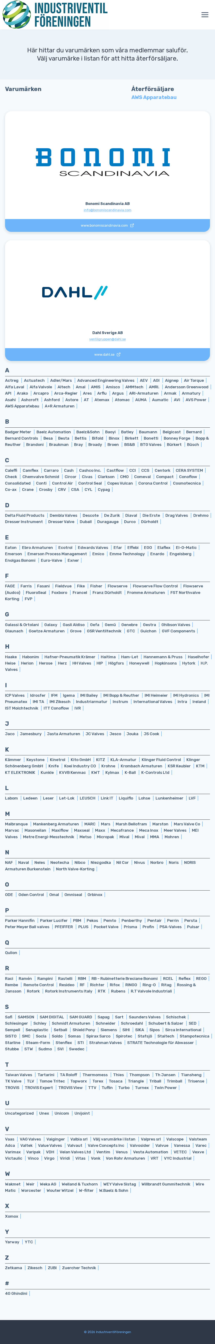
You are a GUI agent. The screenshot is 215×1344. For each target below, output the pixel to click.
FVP (28, 598)
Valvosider (140, 1145)
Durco (130, 521)
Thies (119, 1074)
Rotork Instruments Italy (69, 991)
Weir (30, 1184)
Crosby (46, 489)
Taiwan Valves (19, 1074)
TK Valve (13, 1081)
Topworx (79, 1081)
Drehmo (200, 515)
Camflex (31, 470)
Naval (24, 862)
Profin (149, 926)
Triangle (136, 1081)
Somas (75, 1036)
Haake (11, 656)
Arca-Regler (66, 393)
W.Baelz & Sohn (113, 1190)
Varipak (33, 1152)
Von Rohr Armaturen (126, 1158)
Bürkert (174, 444)
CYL (89, 489)
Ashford (52, 399)
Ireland (199, 701)
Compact (165, 476)
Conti (41, 483)
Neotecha (60, 862)
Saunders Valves (145, 1017)
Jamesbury (31, 733)
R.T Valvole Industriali (151, 991)
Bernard (194, 431)
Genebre (129, 624)
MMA (155, 836)
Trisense (196, 1081)
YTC (29, 1242)
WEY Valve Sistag (120, 1184)
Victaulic (14, 1158)
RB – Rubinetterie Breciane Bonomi (125, 978)
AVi (177, 399)
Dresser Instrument (24, 521)
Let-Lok (67, 798)
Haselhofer (198, 656)
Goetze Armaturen (47, 631)
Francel (80, 592)
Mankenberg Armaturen (56, 824)
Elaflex (164, 547)
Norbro (157, 862)
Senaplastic (37, 1029)
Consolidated (18, 483)
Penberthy (132, 920)
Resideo (67, 984)
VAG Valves (31, 1139)
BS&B (130, 444)
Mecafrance (123, 830)
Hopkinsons (166, 663)
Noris (174, 862)
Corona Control (153, 483)
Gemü (111, 624)
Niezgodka (101, 862)
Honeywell (139, 663)
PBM (77, 920)
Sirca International (183, 1029)
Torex (98, 1081)
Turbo (124, 1087)
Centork (163, 470)
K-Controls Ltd (155, 772)
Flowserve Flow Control (156, 586)
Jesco (116, 733)
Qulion (11, 952)
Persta (190, 920)
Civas (87, 476)
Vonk (96, 1158)
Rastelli (65, 978)
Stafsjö (145, 1036)
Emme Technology (128, 553)
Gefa (95, 624)
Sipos (155, 1029)
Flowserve (118, 586)
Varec (201, 1145)
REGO (201, 978)
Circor (71, 476)
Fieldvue (63, 586)
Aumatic (160, 399)
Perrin (173, 920)
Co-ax (11, 489)
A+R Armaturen (60, 406)
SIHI (126, 1029)
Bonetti (151, 438)
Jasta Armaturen (64, 733)
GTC (131, 631)
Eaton (11, 547)
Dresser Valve (61, 521)
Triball (155, 1081)
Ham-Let (130, 656)
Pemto (110, 920)
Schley (40, 1023)
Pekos (93, 920)
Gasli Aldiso (74, 624)
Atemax (102, 399)
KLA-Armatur (123, 759)
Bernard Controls (22, 438)
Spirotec (124, 1036)
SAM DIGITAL (52, 1017)
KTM (200, 766)
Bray (79, 444)
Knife (54, 766)
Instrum (121, 701)
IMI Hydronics (186, 695)
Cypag (104, 489)
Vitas (80, 1158)
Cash (69, 470)
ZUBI (53, 1267)
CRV (62, 489)
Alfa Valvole (41, 387)
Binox (114, 438)
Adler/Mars (61, 380)
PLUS (83, 926)
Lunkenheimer (170, 798)
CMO (125, 476)
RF (82, 984)
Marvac (12, 830)
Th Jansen (165, 1074)
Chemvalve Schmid (41, 476)
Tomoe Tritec (52, 1081)
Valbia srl (79, 1139)
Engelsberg (180, 553)
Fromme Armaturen (146, 592)
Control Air (63, 483)
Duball (86, 521)
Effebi (133, 547)
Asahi (11, 399)
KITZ (101, 759)
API (8, 393)
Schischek (176, 1017)
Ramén (26, 978)
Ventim (103, 1152)
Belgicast (172, 431)
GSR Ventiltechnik (104, 631)
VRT (155, 1158)
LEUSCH (88, 798)
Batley (127, 431)
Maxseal (82, 830)
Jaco (10, 733)
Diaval (131, 515)
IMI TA (39, 701)
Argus (118, 393)
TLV (31, 1081)
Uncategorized (20, 1113)
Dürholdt (149, 521)
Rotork (34, 991)
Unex (44, 1113)
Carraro (51, 470)
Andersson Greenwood (186, 387)
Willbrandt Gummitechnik (166, 1184)
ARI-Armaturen (144, 393)
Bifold (98, 438)
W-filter (86, 1190)
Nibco (80, 862)
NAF (9, 862)
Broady (95, 444)
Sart (119, 1017)
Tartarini (46, 1074)
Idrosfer (38, 695)
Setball (61, 1029)
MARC (90, 824)
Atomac (123, 399)
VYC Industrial (177, 1158)
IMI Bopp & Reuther (121, 695)
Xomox (11, 1216)
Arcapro (41, 393)
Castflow (116, 470)
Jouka (133, 733)
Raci (9, 978)
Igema (69, 695)
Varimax (13, 1152)
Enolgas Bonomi (20, 560)
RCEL (168, 978)
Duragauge (108, 521)
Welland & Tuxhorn (80, 1184)
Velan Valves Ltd (76, 1152)
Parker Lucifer (54, 920)
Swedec (76, 1049)
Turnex (142, 1087)
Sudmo (45, 1049)
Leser (49, 798)
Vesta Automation (151, 1152)
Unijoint (82, 1113)
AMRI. (154, 387)
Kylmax (112, 772)
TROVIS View (71, 1087)
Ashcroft (30, 399)
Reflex (185, 978)
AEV (144, 380)
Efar (118, 547)
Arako (23, 393)
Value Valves (50, 1145)
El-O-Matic (186, 547)
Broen (114, 444)
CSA (75, 489)
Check (11, 476)
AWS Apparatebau (22, 406)
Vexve (198, 1152)
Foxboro (60, 592)
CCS (145, 470)
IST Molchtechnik (22, 708)
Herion (27, 663)
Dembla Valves (64, 515)
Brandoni (35, 444)
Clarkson (106, 476)
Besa (48, 438)
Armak (170, 393)
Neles (40, 862)
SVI (60, 1049)
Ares (88, 393)
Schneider (106, 1023)
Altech (64, 387)
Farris (27, 586)
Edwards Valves (93, 547)
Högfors (116, 663)
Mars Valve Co (187, 824)
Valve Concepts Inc (106, 1145)
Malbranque (17, 824)
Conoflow (188, 476)
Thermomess (96, 1074)
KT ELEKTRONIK (20, 772)
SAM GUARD (81, 1017)
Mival (124, 836)
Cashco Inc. (90, 470)
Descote (91, 515)
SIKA (140, 1029)
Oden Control (31, 894)
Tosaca (116, 1081)
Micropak (106, 836)
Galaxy (51, 624)
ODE (9, 894)
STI (81, 1042)
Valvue (162, 1145)
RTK (102, 991)
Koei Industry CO (80, 766)
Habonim (31, 656)
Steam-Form (38, 1042)
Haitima (109, 656)
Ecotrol (65, 547)
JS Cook (151, 733)
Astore (72, 399)
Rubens (118, 991)
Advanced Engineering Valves (106, 380)
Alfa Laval (15, 387)
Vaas (10, 1139)
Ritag (166, 984)
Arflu (102, 393)
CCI (133, 470)
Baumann (148, 431)
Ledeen (30, 798)
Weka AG (48, 1184)
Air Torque (194, 380)
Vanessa (182, 1145)
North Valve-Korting (75, 869)
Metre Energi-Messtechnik (49, 836)
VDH (50, 1152)
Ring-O (150, 984)
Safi (9, 1017)
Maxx (100, 830)
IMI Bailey (89, 695)
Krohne (108, 766)
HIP (100, 663)
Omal (54, 894)
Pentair (155, 920)
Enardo (157, 553)
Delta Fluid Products (25, 515)
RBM (82, 978)
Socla (41, 1036)
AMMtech (134, 387)
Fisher (96, 586)
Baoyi (111, 431)
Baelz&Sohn (88, 431)
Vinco (33, 1158)
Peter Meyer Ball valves (27, 926)
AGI (156, 380)
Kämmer (13, 759)
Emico (98, 553)
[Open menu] (207, 14)
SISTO (11, 1036)
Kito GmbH (81, 759)
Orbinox (95, 894)
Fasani (44, 586)
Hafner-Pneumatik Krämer (70, 656)
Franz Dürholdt (108, 592)
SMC (26, 1036)
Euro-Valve (52, 560)
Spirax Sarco (98, 1036)
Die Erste (152, 515)
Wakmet (13, 1184)
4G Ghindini (16, 1293)
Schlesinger (17, 1023)
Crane (28, 489)
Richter (97, 984)
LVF (192, 798)
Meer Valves (175, 830)
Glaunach (14, 631)
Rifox (115, 984)
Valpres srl (151, 1139)
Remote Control (39, 984)
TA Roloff (69, 1074)
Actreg (12, 380)
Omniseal (73, 894)
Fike (81, 586)
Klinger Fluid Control (162, 759)
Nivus (140, 862)
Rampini (45, 978)
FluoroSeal (36, 592)
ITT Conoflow (57, 708)
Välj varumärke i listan (114, 1139)
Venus (122, 1152)
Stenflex (64, 1042)
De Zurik (112, 515)
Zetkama (14, 1267)
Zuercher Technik (79, 1267)
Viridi (65, 1158)
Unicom (62, 1113)
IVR (78, 708)
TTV (92, 1087)
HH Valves (82, 663)
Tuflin (108, 1087)
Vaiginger (56, 1139)
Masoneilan (36, 830)
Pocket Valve (106, 926)
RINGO (131, 984)
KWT (96, 772)
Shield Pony (84, 1029)
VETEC (181, 1152)
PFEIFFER (64, 926)
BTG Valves (151, 444)
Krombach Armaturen (142, 766)
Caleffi (11, 470)
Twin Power (165, 1087)
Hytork (189, 663)
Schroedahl (132, 1023)
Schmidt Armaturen (71, 1023)
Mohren (172, 836)
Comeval (143, 476)
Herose (46, 663)
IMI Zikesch (60, 701)
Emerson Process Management (58, 553)
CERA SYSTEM (189, 470)
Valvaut (75, 1145)
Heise (10, 663)
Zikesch (35, 1267)
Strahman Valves (106, 1042)
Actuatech (35, 380)
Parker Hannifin (20, 920)
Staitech (166, 1036)
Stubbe (12, 1049)
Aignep (172, 380)
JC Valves (95, 733)
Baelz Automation (54, 431)
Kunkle (48, 772)
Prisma (131, 926)
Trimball (175, 1081)
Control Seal (90, 483)
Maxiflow (60, 830)
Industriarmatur (92, 701)
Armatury (191, 393)
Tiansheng (191, 1074)
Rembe (12, 984)
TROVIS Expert (39, 1087)
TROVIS (12, 1087)
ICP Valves (15, 695)
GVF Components (178, 631)
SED (193, 1023)
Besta (64, 438)
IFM (54, 695)
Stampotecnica (194, 1036)
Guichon (148, 631)
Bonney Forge (177, 438)
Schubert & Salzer (166, 1023)
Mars (106, 824)
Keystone (35, 759)
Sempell (13, 1029)
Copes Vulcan (120, 483)
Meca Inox (149, 830)
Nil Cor (123, 862)
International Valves (153, 701)
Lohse (145, 798)
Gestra (150, 624)
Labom (12, 798)
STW (29, 1049)
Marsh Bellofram (132, 824)
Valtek (26, 1145)
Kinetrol (58, 759)
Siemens (109, 1029)
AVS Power (196, 399)
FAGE (10, 586)
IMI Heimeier (157, 695)
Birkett (132, 438)
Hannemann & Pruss (163, 656)
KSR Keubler (179, 766)
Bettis (81, 438)
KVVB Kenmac (73, 772)
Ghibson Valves (175, 624)
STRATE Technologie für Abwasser (160, 1042)
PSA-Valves (171, 926)
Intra (183, 701)
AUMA (141, 399)
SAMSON (26, 1017)
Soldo (57, 1036)
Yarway (12, 1242)
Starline (13, 1042)
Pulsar (193, 926)
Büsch (193, 444)
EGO (148, 547)
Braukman (59, 444)
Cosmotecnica (187, 483)
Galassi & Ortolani (22, 624)
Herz (63, 663)
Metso (86, 836)
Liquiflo (126, 798)
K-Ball (131, 772)
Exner (73, 560)
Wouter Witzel (60, 1190)
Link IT (107, 798)
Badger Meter (18, 431)
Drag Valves (177, 515)
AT (87, 399)
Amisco (113, 387)
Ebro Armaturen (38, 547)
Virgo (49, 1158)
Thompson (140, 1074)
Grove (76, 631)
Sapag (104, 1017)
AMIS (96, 387)
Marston (160, 824)
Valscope (175, 1139)
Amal (81, 387)
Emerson (14, 553)
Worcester (31, 1190)
